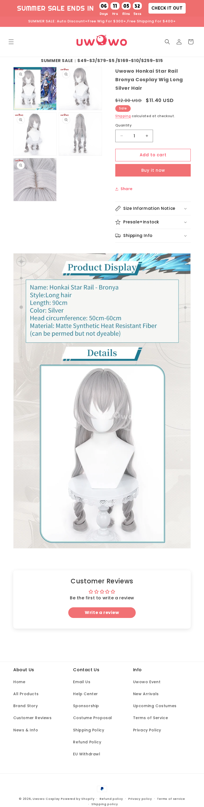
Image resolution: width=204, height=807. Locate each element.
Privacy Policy (147, 730)
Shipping (123, 116)
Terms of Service (150, 717)
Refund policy (111, 799)
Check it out (166, 8)
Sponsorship (86, 705)
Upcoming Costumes (155, 705)
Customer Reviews (32, 717)
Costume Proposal (92, 717)
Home (19, 682)
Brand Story (25, 705)
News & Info (25, 730)
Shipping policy (104, 804)
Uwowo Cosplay (46, 799)
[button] (11, 42)
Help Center (85, 694)
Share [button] (127, 188)
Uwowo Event (147, 682)
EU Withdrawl (86, 754)
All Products (26, 694)
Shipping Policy (88, 730)
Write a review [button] (102, 612)
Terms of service (171, 799)
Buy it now (153, 170)
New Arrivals (146, 694)
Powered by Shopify (78, 799)
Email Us (81, 682)
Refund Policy (87, 742)
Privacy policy (140, 799)
